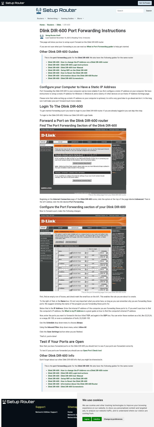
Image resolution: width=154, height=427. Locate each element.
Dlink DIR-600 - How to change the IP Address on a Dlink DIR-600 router (78, 62)
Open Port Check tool (92, 350)
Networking (45, 3)
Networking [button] (53, 18)
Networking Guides (76, 417)
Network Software (76, 415)
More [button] (79, 18)
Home (42, 25)
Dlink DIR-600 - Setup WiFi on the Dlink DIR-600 (67, 70)
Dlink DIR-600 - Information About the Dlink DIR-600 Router (73, 76)
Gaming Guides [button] (67, 18)
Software (56, 3)
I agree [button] (86, 419)
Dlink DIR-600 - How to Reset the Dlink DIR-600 (67, 73)
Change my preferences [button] (113, 419)
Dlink (59, 25)
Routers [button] (40, 18)
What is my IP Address (74, 311)
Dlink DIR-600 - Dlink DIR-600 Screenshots (65, 78)
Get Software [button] (144, 3)
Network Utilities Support (46, 412)
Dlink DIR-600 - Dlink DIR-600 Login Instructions (68, 65)
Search (149, 11)
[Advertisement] (20, 55)
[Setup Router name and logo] (13, 3)
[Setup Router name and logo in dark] (56, 11)
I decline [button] (96, 419)
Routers (35, 3)
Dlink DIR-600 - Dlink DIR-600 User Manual (65, 67)
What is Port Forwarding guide (100, 47)
